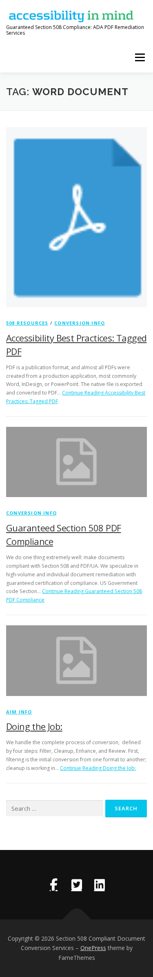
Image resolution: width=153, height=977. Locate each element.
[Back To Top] (76, 919)
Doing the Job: (34, 726)
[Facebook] (54, 885)
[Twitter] (77, 885)
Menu (139, 57)
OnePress (93, 948)
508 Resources (27, 323)
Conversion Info (79, 323)
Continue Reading (98, 768)
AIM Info (19, 712)
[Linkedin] (99, 885)
